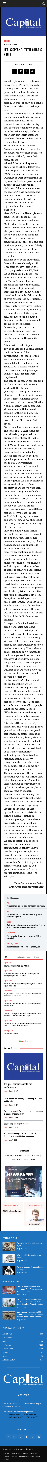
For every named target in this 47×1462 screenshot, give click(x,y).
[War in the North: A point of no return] (9, 1258)
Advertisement (24, 957)
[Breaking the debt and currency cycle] (9, 1246)
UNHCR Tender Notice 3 (11, 1034)
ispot (9, 903)
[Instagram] (14, 1437)
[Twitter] (20, 71)
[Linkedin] (20, 1437)
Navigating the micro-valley (15, 1123)
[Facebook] (14, 71)
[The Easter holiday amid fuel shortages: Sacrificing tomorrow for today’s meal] (9, 1290)
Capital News (8, 963)
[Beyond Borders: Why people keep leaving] (9, 1270)
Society (7, 41)
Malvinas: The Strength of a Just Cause (16, 966)
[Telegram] (26, 1437)
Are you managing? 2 (35, 1224)
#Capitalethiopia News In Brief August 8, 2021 (23, 947)
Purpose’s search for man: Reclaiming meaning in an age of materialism (23, 1112)
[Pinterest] (26, 71)
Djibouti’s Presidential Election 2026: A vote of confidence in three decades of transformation (30, 1301)
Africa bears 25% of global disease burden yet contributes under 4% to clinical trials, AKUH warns (22, 1024)
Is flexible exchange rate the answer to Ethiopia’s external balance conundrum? (20, 1135)
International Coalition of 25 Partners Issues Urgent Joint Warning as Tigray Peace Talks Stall (22, 975)
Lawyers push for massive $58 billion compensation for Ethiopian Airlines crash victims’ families (30, 1314)
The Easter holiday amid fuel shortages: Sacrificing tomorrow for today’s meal (29, 1289)
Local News (11, 933)
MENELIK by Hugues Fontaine (12, 1211)
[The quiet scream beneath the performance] (23, 1066)
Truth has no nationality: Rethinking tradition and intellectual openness (23, 1100)
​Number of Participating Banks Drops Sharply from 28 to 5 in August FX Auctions (23, 985)
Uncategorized (12, 943)
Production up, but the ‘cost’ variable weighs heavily (26, 906)
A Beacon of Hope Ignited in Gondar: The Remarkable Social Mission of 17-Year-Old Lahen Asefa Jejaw (22, 1015)
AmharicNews (8, 991)
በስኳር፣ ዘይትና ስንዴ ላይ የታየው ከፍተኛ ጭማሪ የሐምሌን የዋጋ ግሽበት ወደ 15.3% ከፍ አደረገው (22, 995)
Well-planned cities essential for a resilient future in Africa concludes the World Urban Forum (26, 926)
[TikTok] (32, 1437)
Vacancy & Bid (8, 1030)
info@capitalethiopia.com (22, 1411)
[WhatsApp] (32, 71)
